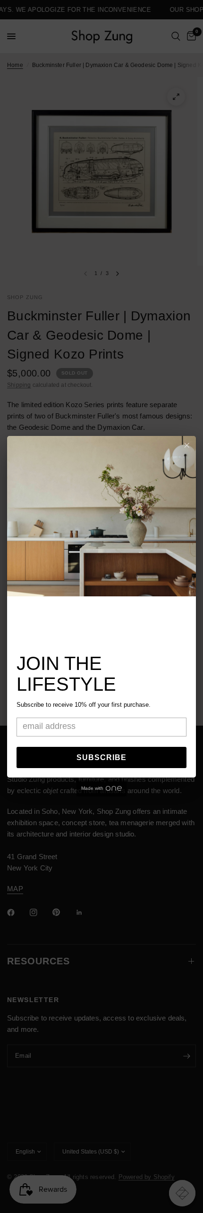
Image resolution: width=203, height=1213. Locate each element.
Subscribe (101, 757)
